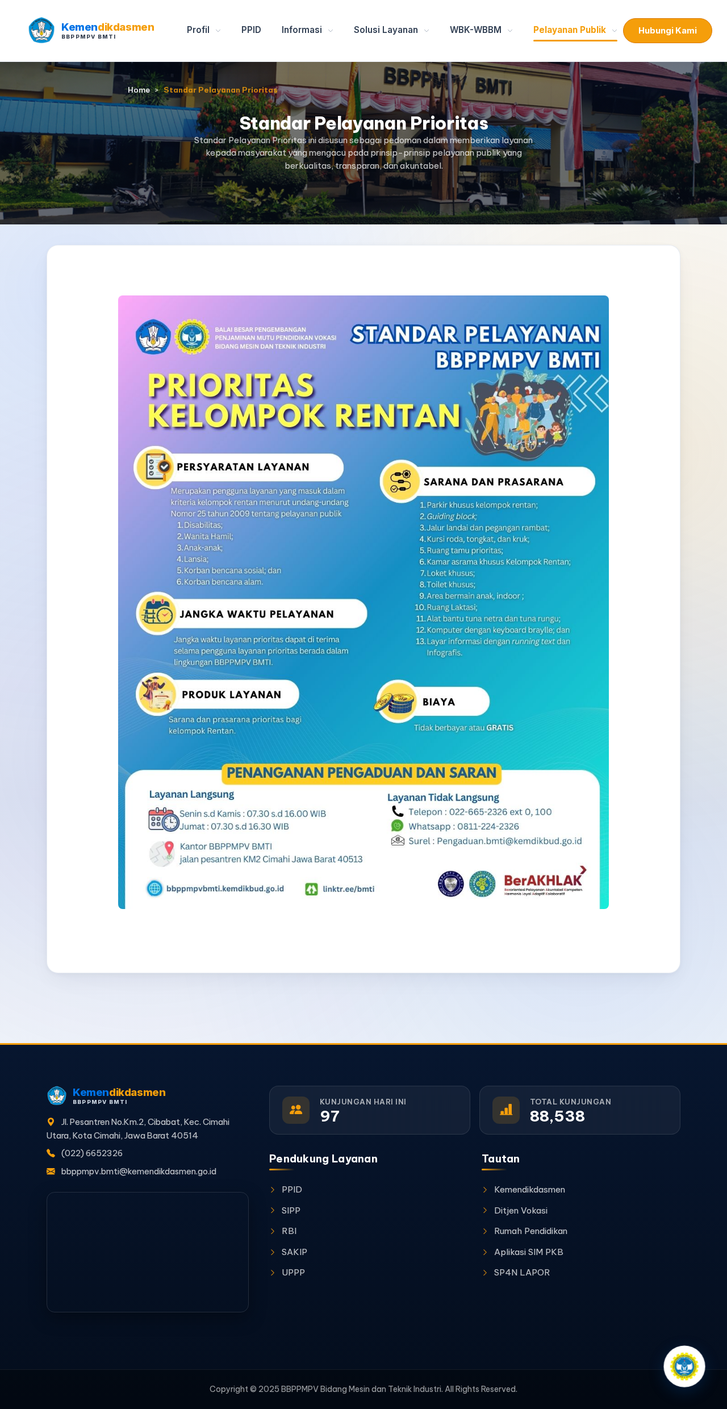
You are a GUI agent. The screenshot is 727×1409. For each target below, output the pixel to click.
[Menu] (684, 1366)
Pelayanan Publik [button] (570, 29)
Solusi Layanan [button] (387, 29)
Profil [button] (199, 29)
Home (139, 90)
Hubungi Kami (667, 31)
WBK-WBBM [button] (477, 29)
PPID (251, 29)
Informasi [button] (303, 29)
